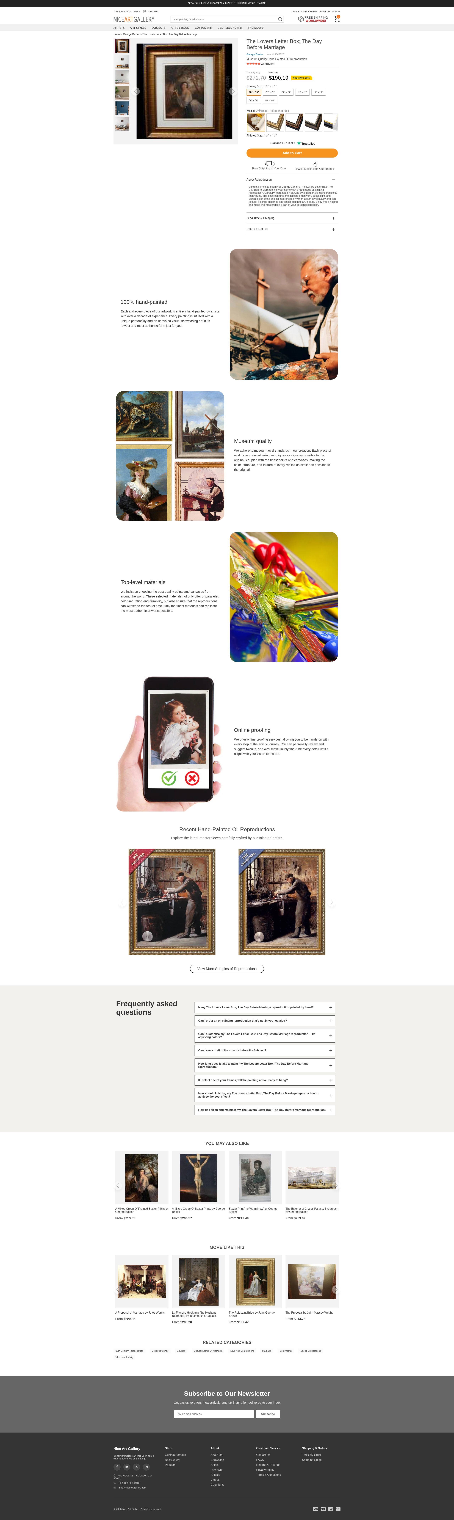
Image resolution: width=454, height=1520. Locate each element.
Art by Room (180, 27)
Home (117, 34)
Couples (181, 1351)
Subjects (158, 27)
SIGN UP (325, 11)
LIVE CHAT (152, 11)
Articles (215, 1474)
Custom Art (203, 27)
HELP (137, 11)
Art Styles (138, 27)
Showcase (255, 27)
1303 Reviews (268, 64)
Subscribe (268, 1414)
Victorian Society (124, 1357)
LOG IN (336, 11)
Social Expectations (310, 1351)
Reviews (216, 1469)
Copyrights (217, 1484)
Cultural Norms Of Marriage (208, 1351)
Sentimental (286, 1351)
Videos (215, 1479)
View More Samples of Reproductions (227, 969)
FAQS (260, 1459)
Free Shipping (314, 19)
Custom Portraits (175, 1454)
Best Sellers (172, 1459)
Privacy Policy (265, 1469)
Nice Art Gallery (140, 19)
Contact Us (263, 1454)
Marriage (266, 1351)
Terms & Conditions (268, 1474)
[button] (135, 91)
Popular (170, 1464)
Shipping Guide (312, 1459)
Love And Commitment (242, 1351)
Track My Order (311, 1454)
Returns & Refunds (268, 1464)
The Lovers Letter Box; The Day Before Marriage (169, 34)
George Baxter (131, 34)
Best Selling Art (230, 27)
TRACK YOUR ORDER (304, 11)
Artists (119, 27)
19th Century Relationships (129, 1351)
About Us (216, 1454)
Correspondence (160, 1351)
